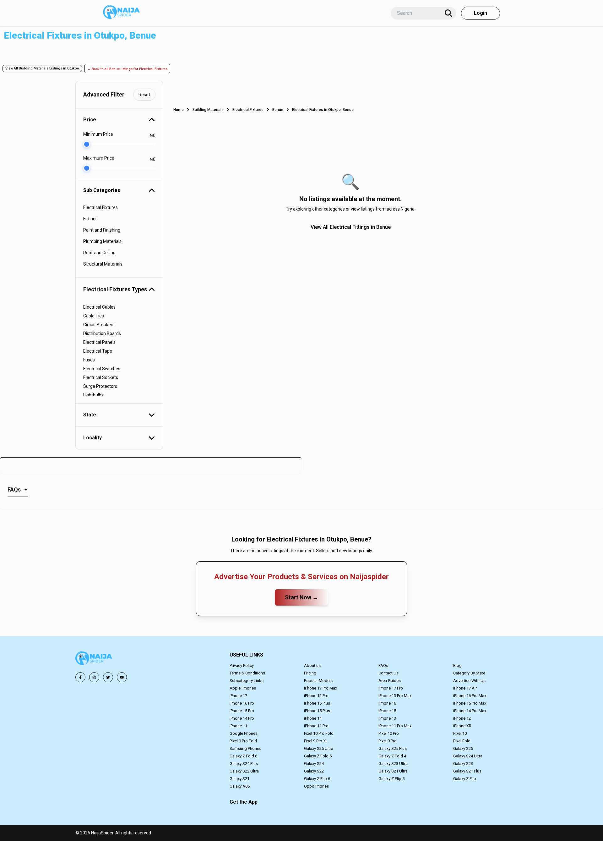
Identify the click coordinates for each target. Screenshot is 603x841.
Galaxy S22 (314, 771)
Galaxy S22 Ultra (244, 771)
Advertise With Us (469, 680)
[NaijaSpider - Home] (94, 659)
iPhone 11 (238, 725)
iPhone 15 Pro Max (469, 703)
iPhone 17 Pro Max (320, 688)
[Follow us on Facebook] (80, 677)
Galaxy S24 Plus (244, 763)
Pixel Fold (461, 741)
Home (178, 109)
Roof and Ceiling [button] (99, 252)
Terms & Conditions (247, 673)
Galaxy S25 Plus (392, 748)
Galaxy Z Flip (464, 778)
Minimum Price (98, 134)
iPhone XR (462, 725)
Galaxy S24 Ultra (467, 756)
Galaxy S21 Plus (467, 771)
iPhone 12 (462, 718)
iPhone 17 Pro (390, 688)
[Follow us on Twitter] (108, 677)
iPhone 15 (387, 710)
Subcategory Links (246, 680)
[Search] (448, 13)
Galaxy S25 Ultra (318, 748)
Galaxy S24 (314, 763)
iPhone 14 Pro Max (469, 710)
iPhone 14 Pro (242, 718)
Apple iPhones (243, 688)
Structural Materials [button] (102, 264)
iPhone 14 (313, 718)
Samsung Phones (245, 748)
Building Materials (208, 109)
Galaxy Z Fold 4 (392, 756)
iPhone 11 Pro (316, 725)
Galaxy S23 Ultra (393, 763)
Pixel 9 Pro (387, 741)
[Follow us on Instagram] (94, 677)
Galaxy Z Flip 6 (317, 778)
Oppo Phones (316, 786)
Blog (457, 665)
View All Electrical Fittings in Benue (351, 227)
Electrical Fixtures (247, 109)
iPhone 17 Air (465, 688)
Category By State (469, 673)
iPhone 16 (387, 703)
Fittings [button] (90, 218)
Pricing (310, 673)
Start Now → (301, 597)
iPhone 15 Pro (242, 710)
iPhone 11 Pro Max (394, 725)
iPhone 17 (238, 695)
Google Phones (244, 733)
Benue (277, 109)
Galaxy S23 (463, 763)
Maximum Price (98, 158)
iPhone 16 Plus (317, 703)
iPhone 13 (387, 718)
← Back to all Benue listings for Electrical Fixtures (127, 69)
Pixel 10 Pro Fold (319, 733)
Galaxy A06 (240, 786)
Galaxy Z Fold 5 (318, 756)
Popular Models (318, 680)
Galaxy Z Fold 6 (243, 756)
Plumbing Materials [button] (102, 241)
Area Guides (389, 680)
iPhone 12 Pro (316, 695)
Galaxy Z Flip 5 (391, 778)
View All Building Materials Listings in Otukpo (42, 68)
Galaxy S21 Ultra (393, 771)
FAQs (383, 665)
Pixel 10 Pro (388, 733)
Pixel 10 (460, 733)
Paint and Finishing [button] (101, 230)
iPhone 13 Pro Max (394, 695)
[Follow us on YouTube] (122, 677)
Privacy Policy (242, 665)
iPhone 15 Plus (317, 710)
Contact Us (388, 673)
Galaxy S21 (239, 778)
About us (312, 665)
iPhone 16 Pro (242, 703)
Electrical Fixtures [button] (100, 207)
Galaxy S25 (463, 748)
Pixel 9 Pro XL (316, 741)
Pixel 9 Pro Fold (243, 741)
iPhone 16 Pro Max (469, 695)
